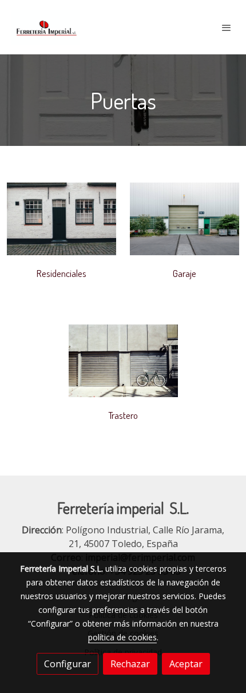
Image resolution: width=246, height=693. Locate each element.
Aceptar (186, 664)
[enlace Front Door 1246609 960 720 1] (61, 218)
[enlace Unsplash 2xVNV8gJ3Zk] (184, 218)
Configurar (67, 664)
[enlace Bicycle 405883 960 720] (123, 360)
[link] (45, 27)
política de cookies (122, 637)
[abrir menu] (226, 27)
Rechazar (130, 664)
